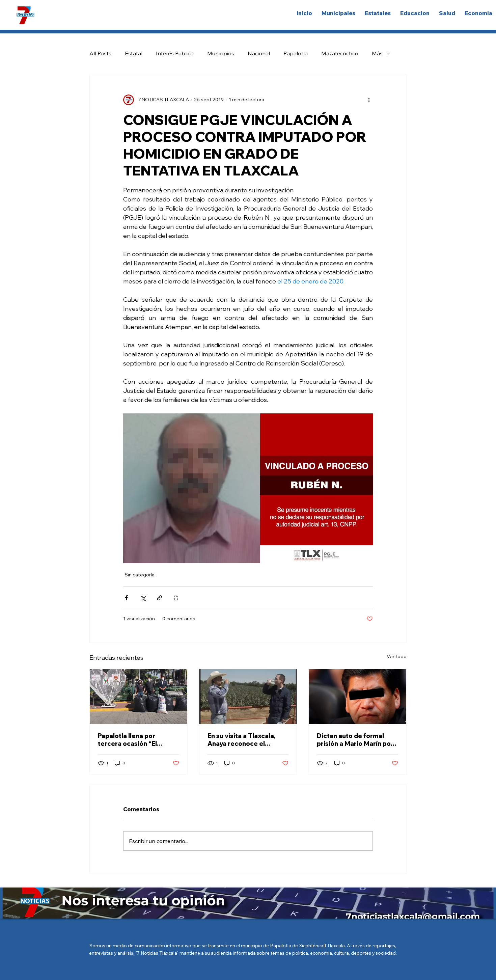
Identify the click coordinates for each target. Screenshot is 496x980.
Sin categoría (140, 575)
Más (377, 53)
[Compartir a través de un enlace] (159, 598)
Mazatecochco (339, 53)
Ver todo (397, 656)
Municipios (220, 53)
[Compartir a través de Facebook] (126, 598)
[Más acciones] (369, 100)
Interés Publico (175, 53)
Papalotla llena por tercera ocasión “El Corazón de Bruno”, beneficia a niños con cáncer (130, 739)
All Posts (100, 53)
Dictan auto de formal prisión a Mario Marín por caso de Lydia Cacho (355, 739)
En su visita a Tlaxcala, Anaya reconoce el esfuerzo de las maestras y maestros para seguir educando (247, 739)
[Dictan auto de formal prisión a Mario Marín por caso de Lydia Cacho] (357, 696)
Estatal (133, 53)
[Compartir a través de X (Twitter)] (143, 598)
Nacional (259, 53)
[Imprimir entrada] (176, 598)
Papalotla (295, 53)
